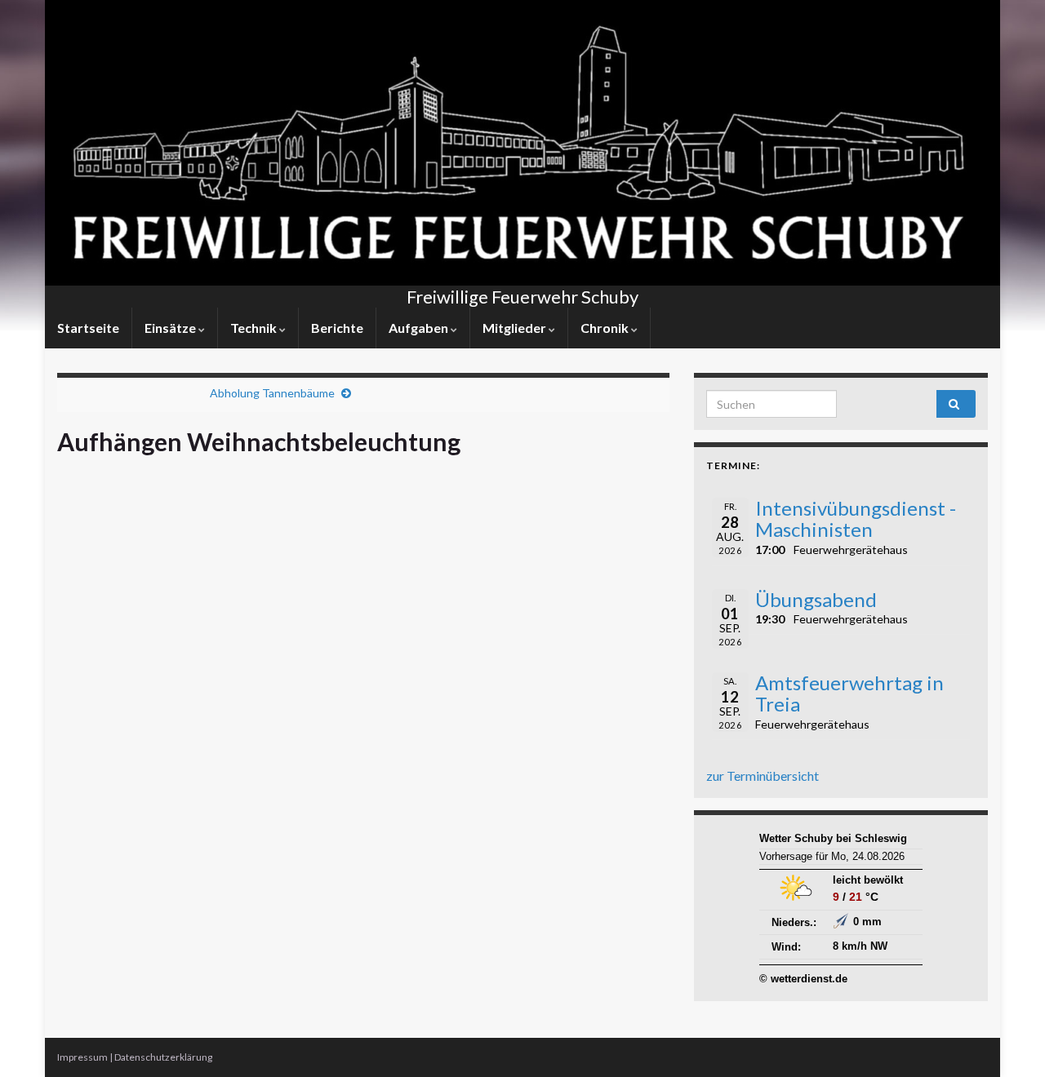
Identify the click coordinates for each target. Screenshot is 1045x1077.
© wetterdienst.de (803, 979)
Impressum (82, 1057)
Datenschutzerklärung (163, 1057)
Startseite (88, 327)
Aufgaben (420, 327)
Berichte (337, 327)
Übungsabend (816, 599)
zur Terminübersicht (762, 775)
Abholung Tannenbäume (272, 393)
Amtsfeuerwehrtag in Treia (849, 693)
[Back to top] (1008, 1040)
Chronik (605, 327)
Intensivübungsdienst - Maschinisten (855, 518)
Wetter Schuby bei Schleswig (833, 838)
